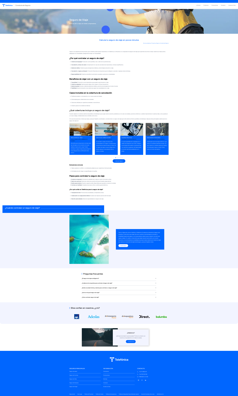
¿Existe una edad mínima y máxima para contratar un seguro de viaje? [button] (99, 288)
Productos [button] (206, 5)
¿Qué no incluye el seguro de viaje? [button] (90, 292)
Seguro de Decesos (74, 382)
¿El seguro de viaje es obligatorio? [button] (90, 278)
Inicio (199, 5)
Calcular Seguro (119, 161)
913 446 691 (225, 1)
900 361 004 (233, 1)
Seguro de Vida (73, 379)
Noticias (105, 379)
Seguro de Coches (73, 375)
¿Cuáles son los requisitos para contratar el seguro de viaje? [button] (97, 283)
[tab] (115, 157)
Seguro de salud (73, 371)
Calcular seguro (123, 245)
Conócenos (106, 371)
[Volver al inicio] (16, 5)
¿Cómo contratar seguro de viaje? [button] (90, 297)
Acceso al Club (232, 5)
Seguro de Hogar (73, 386)
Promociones (215, 5)
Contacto (223, 5)
